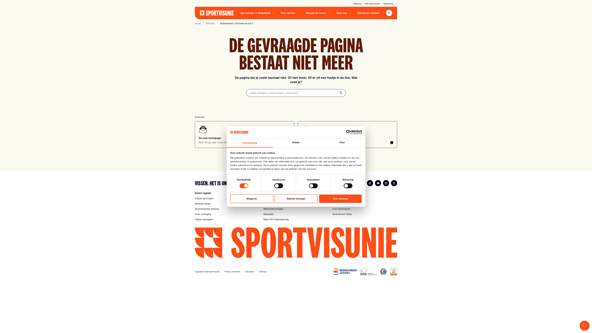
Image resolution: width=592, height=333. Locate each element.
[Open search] (389, 13)
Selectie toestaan (296, 198)
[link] (227, 209)
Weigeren (252, 198)
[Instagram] (386, 183)
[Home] (217, 13)
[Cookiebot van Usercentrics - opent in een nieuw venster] (348, 132)
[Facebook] (394, 183)
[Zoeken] (341, 93)
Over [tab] (342, 142)
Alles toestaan (340, 198)
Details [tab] (296, 142)
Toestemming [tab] (249, 143)
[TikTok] (370, 183)
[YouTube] (378, 183)
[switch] (278, 185)
